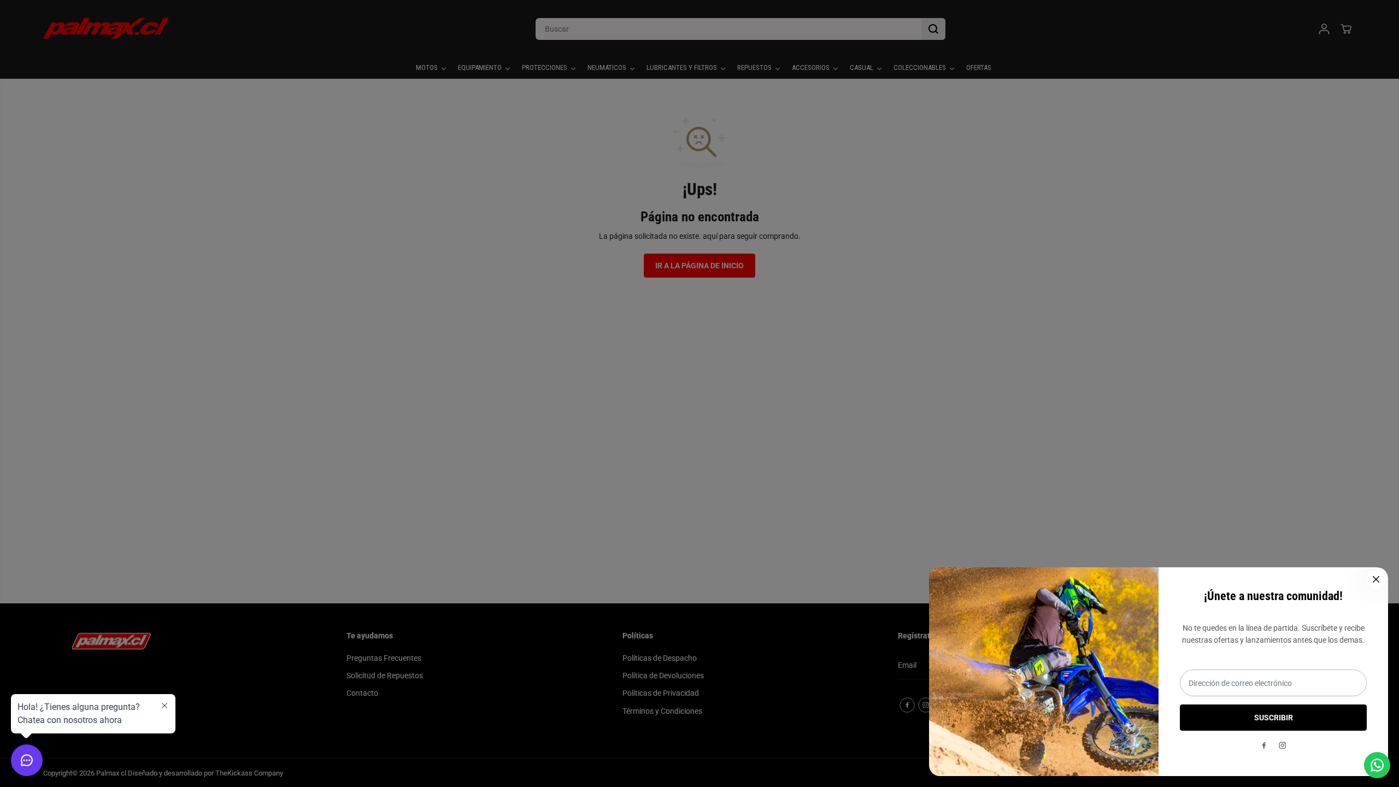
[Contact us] (1377, 765)
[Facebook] (1264, 745)
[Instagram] (1282, 745)
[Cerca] (1376, 579)
